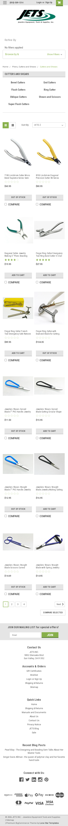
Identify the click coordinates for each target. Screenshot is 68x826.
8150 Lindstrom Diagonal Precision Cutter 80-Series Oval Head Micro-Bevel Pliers (49, 176)
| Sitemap (9, 820)
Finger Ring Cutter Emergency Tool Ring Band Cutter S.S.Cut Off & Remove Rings (49, 254)
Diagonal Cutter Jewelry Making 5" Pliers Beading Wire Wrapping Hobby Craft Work (16, 254)
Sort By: (25, 125)
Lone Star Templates (49, 823)
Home (5, 67)
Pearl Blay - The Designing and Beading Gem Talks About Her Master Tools (34, 751)
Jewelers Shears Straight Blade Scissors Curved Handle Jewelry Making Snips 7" (18, 566)
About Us (34, 716)
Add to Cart (18, 275)
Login (38, 2)
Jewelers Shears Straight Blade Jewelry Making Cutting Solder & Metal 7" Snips (49, 488)
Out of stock (18, 197)
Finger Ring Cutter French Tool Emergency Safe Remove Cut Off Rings (18, 332)
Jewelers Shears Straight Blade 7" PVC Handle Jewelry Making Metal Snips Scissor (18, 488)
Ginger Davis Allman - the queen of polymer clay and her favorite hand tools (34, 758)
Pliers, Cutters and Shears (24, 67)
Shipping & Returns (34, 683)
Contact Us (34, 720)
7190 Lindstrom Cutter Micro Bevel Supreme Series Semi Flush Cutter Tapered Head (17, 176)
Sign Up (48, 2)
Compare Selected (53, 612)
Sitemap (34, 687)
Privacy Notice (34, 724)
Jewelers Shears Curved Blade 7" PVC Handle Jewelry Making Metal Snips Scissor (18, 410)
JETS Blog (34, 728)
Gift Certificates (34, 671)
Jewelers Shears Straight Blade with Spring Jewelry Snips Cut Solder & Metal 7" (48, 566)
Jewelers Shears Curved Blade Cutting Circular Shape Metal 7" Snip (49, 410)
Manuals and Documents (34, 712)
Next (59, 604)
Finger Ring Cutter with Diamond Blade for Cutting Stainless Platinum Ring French (47, 332)
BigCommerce (22, 823)
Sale (34, 732)
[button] (34, 54)
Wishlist (34, 675)
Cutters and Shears (48, 67)
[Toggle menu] (5, 5)
